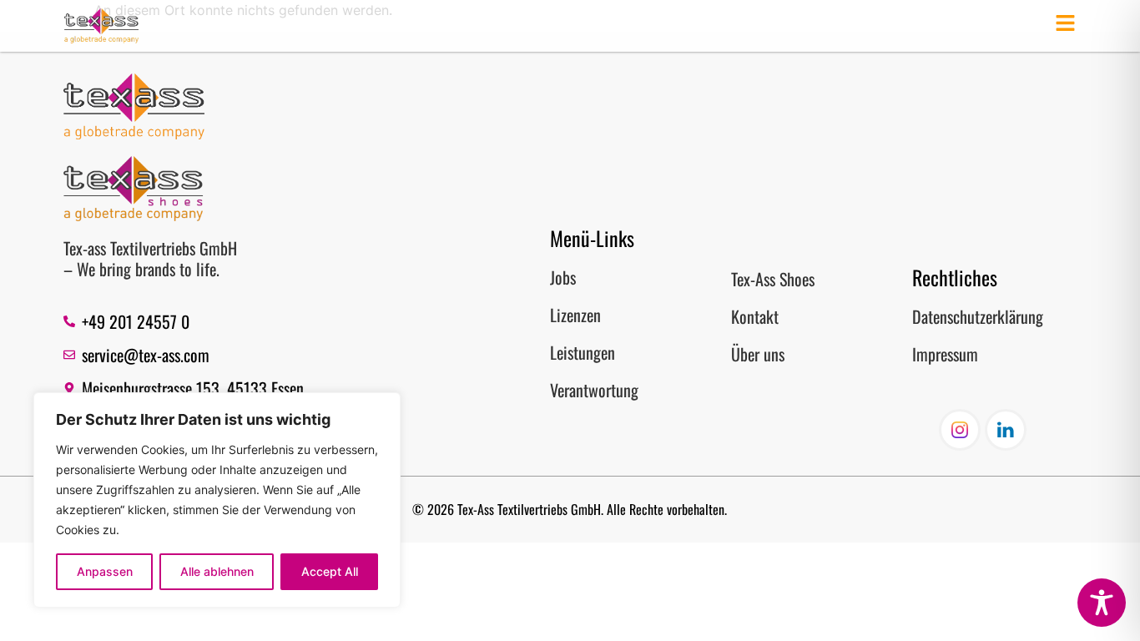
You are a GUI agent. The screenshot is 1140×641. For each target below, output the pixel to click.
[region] (217, 500)
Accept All (329, 571)
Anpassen (105, 571)
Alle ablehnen (217, 571)
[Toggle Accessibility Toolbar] (1101, 602)
